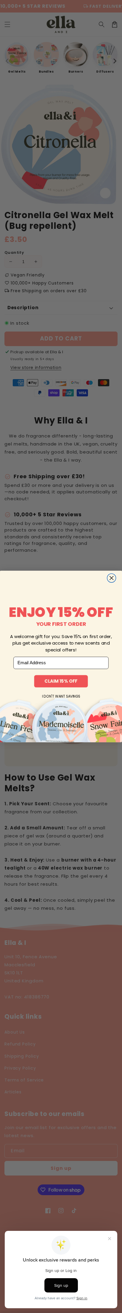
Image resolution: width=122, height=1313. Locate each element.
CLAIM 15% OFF (60, 681)
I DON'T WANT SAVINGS (61, 696)
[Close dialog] (111, 577)
